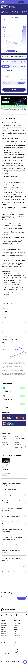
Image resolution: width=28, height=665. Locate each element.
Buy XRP (14, 89)
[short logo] (2, 2)
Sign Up (21, 2)
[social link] (1, 615)
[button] (14, 489)
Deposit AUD (21, 82)
